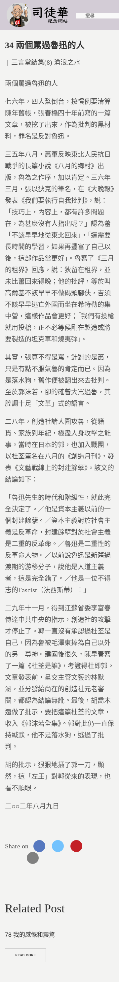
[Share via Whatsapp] (95, 846)
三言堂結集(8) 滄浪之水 (45, 62)
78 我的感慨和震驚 (30, 934)
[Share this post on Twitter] (58, 846)
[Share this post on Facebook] (39, 846)
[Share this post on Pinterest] (76, 846)
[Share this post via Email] (33, 858)
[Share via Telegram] (14, 858)
